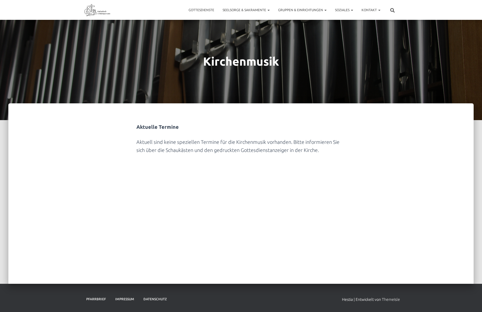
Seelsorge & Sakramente (245, 10)
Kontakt (370, 10)
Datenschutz (155, 299)
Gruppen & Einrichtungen (301, 10)
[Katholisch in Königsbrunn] (97, 10)
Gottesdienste (201, 10)
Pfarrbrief (96, 299)
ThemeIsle (391, 299)
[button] (268, 10)
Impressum (124, 299)
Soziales (342, 10)
